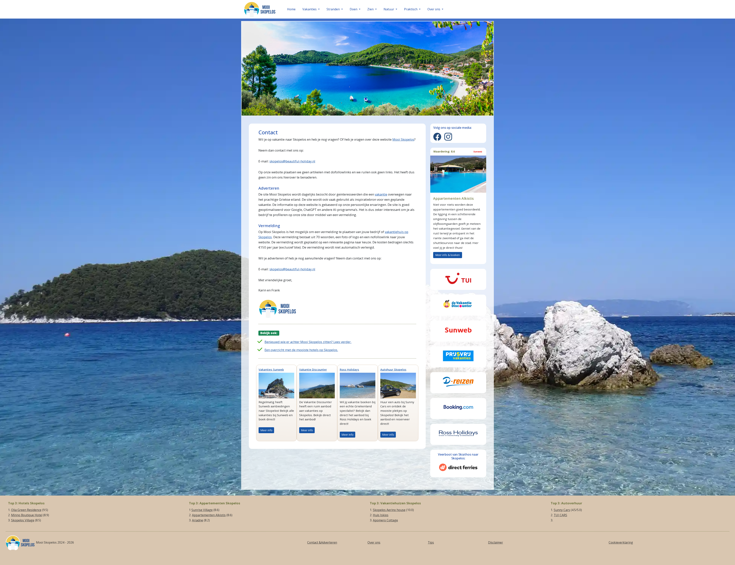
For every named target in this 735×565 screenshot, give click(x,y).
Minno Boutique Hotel (26, 515)
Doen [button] (354, 9)
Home (291, 9)
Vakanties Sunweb (271, 369)
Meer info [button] (266, 430)
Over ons (374, 542)
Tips (431, 542)
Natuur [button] (389, 9)
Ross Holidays (349, 369)
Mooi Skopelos (403, 139)
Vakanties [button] (309, 9)
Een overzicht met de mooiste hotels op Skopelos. (301, 350)
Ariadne (197, 520)
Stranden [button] (334, 9)
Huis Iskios (380, 515)
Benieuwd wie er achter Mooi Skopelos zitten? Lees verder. (308, 342)
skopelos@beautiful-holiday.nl (292, 161)
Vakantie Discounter (313, 369)
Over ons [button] (434, 9)
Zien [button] (370, 9)
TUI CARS (560, 515)
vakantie (381, 194)
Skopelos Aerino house (389, 510)
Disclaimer (495, 542)
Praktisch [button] (411, 9)
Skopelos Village (22, 520)
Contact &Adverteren (322, 542)
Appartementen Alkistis (209, 515)
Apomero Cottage (385, 520)
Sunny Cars (562, 510)
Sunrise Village (202, 510)
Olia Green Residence (26, 510)
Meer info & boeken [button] (447, 255)
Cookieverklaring (621, 542)
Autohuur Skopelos (393, 369)
